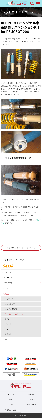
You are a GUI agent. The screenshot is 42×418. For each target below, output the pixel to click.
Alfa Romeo (6, 272)
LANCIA (5, 288)
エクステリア (10, 304)
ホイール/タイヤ (11, 329)
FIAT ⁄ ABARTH (7, 283)
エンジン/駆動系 (11, 309)
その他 (7, 319)
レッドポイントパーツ (13, 259)
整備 (10, 399)
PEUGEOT (6, 294)
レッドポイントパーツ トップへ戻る (21, 248)
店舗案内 (31, 394)
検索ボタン (32, 3)
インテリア (9, 299)
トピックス (10, 394)
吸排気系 (8, 334)
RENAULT (6, 339)
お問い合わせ (31, 404)
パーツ (10, 404)
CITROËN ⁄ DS (7, 277)
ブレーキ (8, 324)
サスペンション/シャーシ (14, 314)
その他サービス (10, 410)
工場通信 (31, 399)
